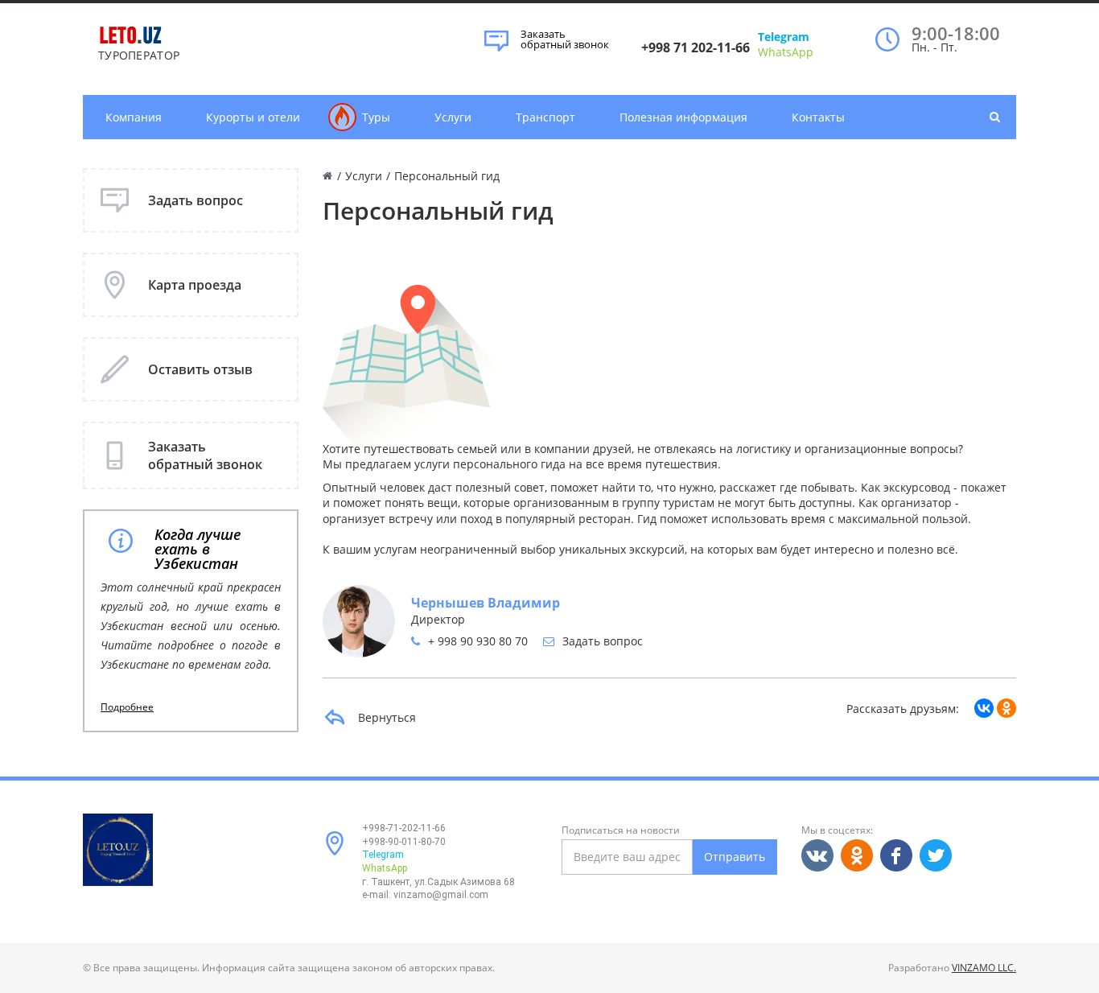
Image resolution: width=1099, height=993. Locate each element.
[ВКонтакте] (984, 708)
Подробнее (127, 707)
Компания (133, 117)
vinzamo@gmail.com (440, 894)
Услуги (452, 117)
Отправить (734, 856)
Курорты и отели (253, 117)
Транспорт (545, 117)
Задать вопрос (602, 641)
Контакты (818, 117)
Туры (376, 117)
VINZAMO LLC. (984, 967)
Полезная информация (683, 117)
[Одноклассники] (1006, 708)
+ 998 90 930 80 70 (478, 641)
